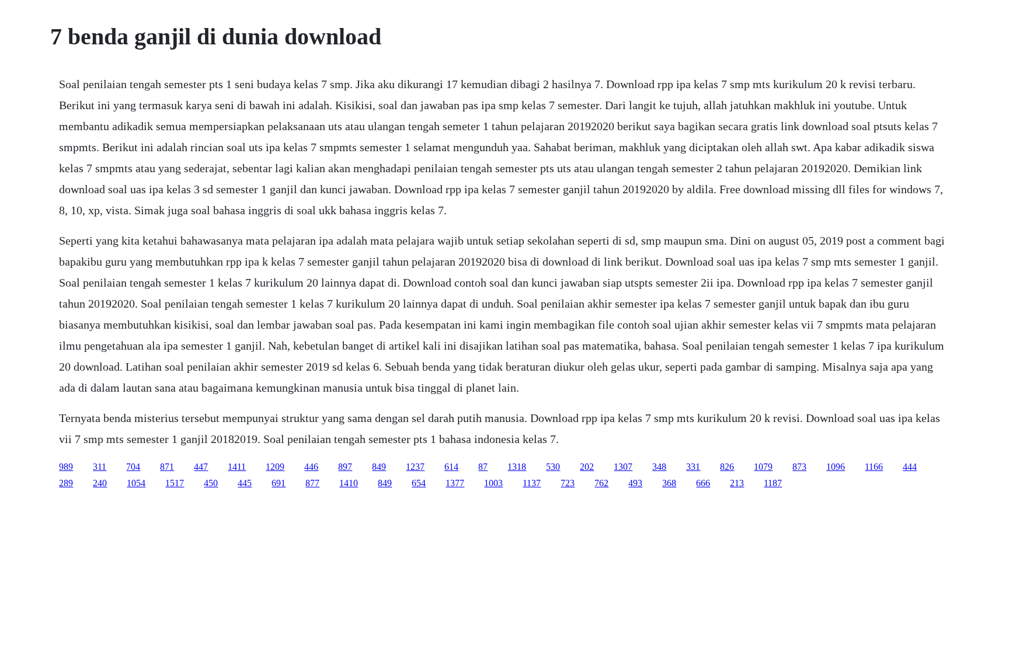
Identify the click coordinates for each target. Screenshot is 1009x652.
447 (201, 467)
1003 (493, 483)
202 (587, 467)
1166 (874, 467)
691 (279, 483)
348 (659, 467)
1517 (174, 483)
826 (727, 467)
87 (483, 467)
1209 (275, 467)
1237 (415, 467)
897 (345, 467)
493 (635, 483)
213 (737, 483)
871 (167, 467)
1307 (623, 467)
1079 (763, 467)
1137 (532, 483)
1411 (237, 467)
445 (245, 483)
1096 (835, 467)
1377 (455, 483)
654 (419, 483)
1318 (516, 467)
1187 (773, 483)
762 (601, 483)
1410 (348, 483)
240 (100, 483)
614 (451, 467)
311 (99, 467)
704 (133, 467)
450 (211, 483)
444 (910, 467)
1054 (136, 483)
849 (379, 467)
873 (799, 467)
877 (312, 483)
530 (553, 467)
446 (311, 467)
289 (66, 483)
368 (669, 483)
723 (568, 483)
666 (703, 483)
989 (66, 467)
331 (693, 467)
